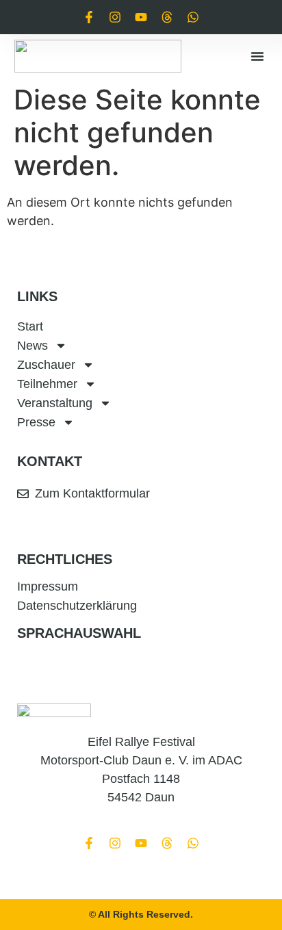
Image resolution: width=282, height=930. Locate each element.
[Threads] (167, 17)
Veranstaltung (54, 403)
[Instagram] (115, 17)
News (32, 345)
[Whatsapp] (193, 17)
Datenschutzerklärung (77, 605)
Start (30, 326)
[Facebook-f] (89, 17)
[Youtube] (141, 17)
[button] (257, 56)
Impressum (47, 586)
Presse (36, 422)
